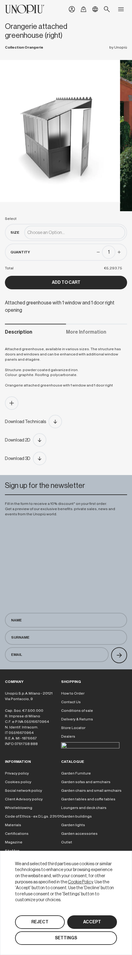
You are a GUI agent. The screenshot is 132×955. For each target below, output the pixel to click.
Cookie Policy (80, 881)
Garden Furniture (76, 773)
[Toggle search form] (107, 9)
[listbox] (74, 232)
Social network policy (23, 790)
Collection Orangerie (24, 47)
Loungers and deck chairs (84, 808)
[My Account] (72, 9)
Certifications (17, 833)
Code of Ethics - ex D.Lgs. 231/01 (33, 816)
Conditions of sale (77, 710)
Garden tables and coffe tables (88, 799)
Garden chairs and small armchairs (91, 790)
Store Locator (73, 728)
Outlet (66, 842)
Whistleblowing (18, 808)
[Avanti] (119, 655)
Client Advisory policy (24, 799)
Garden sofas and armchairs (86, 782)
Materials (13, 825)
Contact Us (71, 702)
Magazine (13, 842)
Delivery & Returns (77, 719)
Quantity (20, 252)
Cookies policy (18, 782)
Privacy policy (17, 773)
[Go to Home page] (24, 9)
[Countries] (95, 9)
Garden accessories (79, 833)
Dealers (68, 736)
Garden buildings (76, 816)
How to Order (72, 693)
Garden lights (73, 825)
